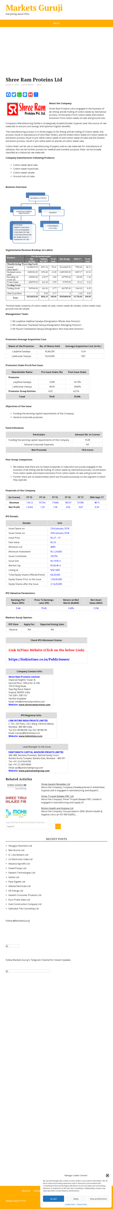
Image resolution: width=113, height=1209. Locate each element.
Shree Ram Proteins (17, 822)
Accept (53, 1198)
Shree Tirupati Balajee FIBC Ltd (57, 796)
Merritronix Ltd (16, 850)
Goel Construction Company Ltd (24, 904)
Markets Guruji (34, 7)
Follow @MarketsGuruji (18, 920)
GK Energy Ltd (15, 890)
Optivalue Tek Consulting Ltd (23, 908)
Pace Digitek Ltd (16, 881)
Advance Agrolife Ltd (19, 863)
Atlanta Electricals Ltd (19, 886)
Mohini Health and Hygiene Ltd (57, 808)
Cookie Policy (70, 1204)
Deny (75, 1198)
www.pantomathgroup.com (34, 770)
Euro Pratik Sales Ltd (19, 899)
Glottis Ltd (13, 877)
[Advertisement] (56, 47)
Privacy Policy (82, 1204)
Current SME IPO (27, 85)
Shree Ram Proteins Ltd (35, 822)
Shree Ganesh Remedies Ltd (55, 784)
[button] (107, 1175)
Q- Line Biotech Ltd (18, 854)
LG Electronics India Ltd (20, 859)
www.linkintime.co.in (30, 736)
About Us (26, 1190)
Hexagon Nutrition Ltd (20, 845)
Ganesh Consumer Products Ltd (24, 895)
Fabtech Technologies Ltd (21, 872)
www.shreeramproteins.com (34, 704)
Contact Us (38, 1190)
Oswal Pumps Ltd (17, 868)
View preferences (98, 1198)
